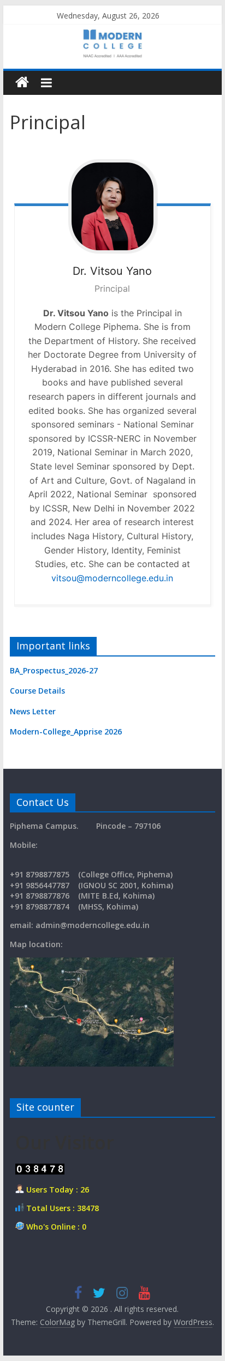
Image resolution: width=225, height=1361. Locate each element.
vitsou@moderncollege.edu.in (112, 578)
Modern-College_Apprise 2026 (66, 731)
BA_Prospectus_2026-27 (54, 670)
